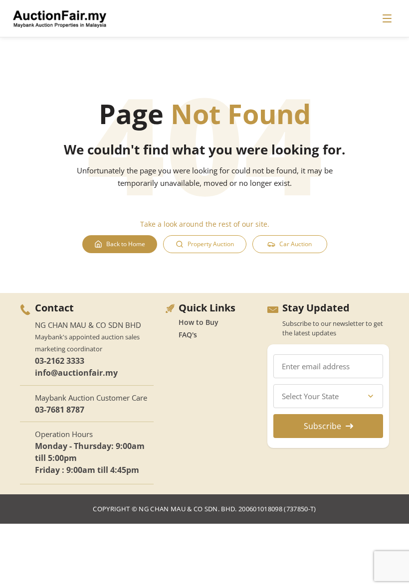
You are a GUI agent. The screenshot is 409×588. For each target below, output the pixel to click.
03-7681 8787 (59, 409)
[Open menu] (387, 18)
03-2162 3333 (59, 360)
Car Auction (295, 244)
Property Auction (211, 244)
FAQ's (188, 334)
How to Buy (198, 322)
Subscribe (322, 426)
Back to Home (125, 244)
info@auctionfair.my (76, 372)
